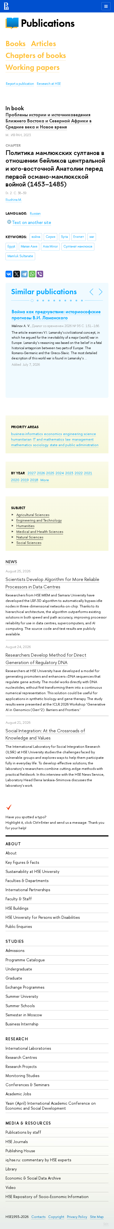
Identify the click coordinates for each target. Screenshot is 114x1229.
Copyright (56, 1216)
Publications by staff (23, 1132)
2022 (79, 472)
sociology (40, 444)
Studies (15, 941)
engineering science (79, 433)
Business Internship (22, 1024)
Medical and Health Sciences (39, 531)
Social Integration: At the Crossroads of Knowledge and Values (45, 734)
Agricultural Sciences (32, 514)
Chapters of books (36, 55)
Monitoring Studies (22, 1075)
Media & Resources (28, 1123)
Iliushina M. (14, 200)
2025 (50, 472)
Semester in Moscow (24, 1014)
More (44, 479)
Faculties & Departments (27, 880)
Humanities (25, 525)
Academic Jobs (18, 1093)
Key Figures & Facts (22, 862)
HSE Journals (17, 1141)
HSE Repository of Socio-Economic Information (47, 1196)
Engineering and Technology (39, 520)
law (68, 439)
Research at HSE (49, 83)
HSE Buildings (17, 908)
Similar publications (44, 291)
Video (11, 1187)
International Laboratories (28, 1048)
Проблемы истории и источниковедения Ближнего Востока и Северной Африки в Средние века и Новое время (49, 121)
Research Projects (21, 1066)
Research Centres (21, 1057)
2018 (34, 479)
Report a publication (20, 83)
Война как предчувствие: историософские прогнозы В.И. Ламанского (56, 315)
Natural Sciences (29, 537)
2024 (60, 472)
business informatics (27, 433)
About (13, 843)
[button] (32, 300)
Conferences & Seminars (27, 1084)
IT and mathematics (48, 439)
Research (17, 1038)
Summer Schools (20, 1005)
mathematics (21, 444)
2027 (32, 472)
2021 (88, 472)
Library (11, 1169)
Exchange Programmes (25, 987)
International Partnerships (28, 889)
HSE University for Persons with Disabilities (43, 917)
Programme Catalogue (25, 959)
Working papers (32, 67)
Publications (47, 23)
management (83, 439)
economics (53, 433)
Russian (35, 213)
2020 (15, 479)
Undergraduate (19, 969)
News (11, 562)
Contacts (38, 1216)
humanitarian (21, 439)
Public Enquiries (19, 926)
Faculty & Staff (19, 898)
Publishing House (20, 1150)
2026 (41, 472)
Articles (43, 43)
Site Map (97, 1216)
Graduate (14, 978)
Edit (105, 1224)
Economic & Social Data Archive (33, 1178)
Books (15, 43)
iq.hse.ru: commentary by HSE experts (38, 1159)
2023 (69, 472)
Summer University (22, 996)
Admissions (15, 950)
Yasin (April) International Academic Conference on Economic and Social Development (51, 1106)
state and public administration (74, 444)
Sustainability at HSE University (32, 871)
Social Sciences (28, 542)
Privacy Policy (77, 1216)
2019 (25, 479)
